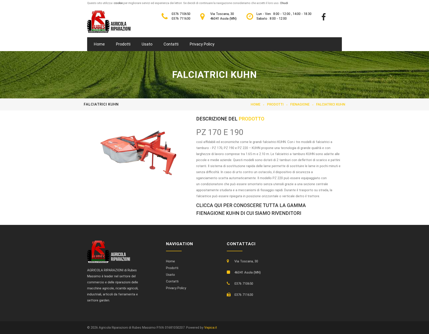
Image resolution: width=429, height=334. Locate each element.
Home (99, 44)
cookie (118, 3)
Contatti (171, 44)
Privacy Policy (202, 44)
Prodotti (123, 44)
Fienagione (299, 104)
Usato (147, 44)
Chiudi (284, 3)
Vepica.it (210, 328)
